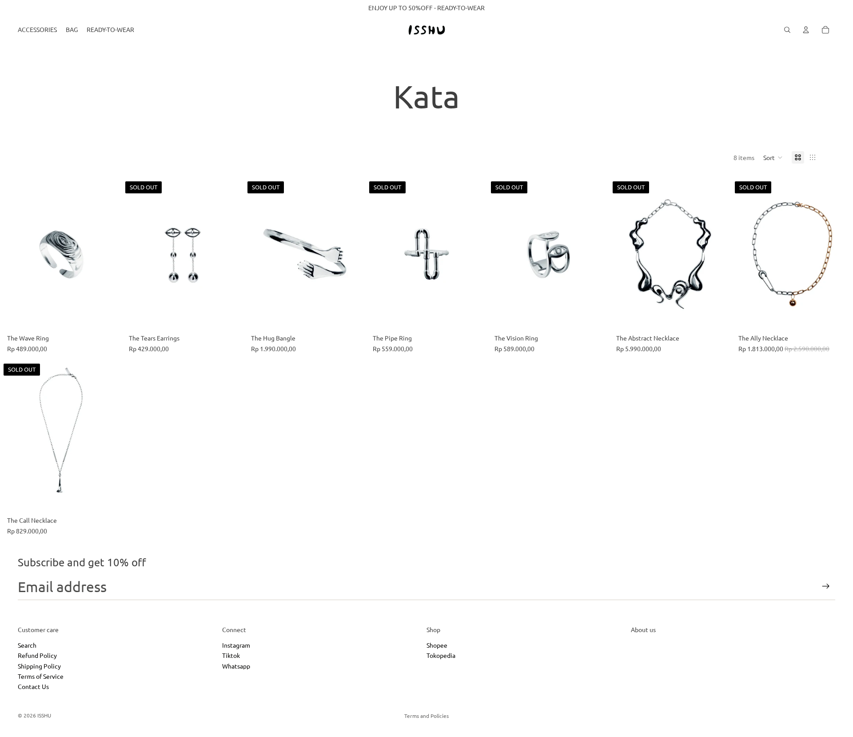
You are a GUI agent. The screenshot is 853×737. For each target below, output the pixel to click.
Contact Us (33, 687)
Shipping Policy (39, 666)
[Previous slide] (135, 254)
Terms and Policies (426, 715)
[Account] (806, 30)
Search (27, 645)
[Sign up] (826, 586)
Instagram (236, 645)
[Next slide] (230, 254)
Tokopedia (440, 656)
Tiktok (231, 656)
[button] (773, 157)
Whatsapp (236, 666)
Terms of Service (41, 676)
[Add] (108, 316)
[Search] (787, 30)
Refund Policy (37, 656)
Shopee (436, 645)
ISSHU (44, 715)
